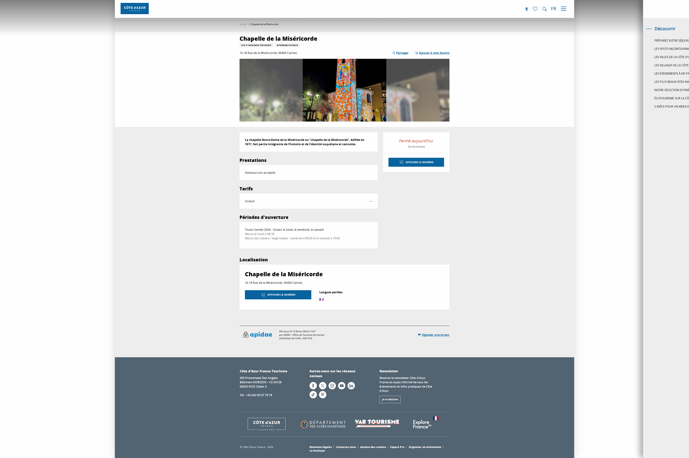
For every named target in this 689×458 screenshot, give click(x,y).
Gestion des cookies (373, 447)
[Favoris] (535, 9)
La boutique (317, 450)
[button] (544, 9)
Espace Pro (397, 447)
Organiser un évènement (425, 447)
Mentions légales (321, 447)
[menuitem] (135, 8)
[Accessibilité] (526, 8)
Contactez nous (346, 447)
